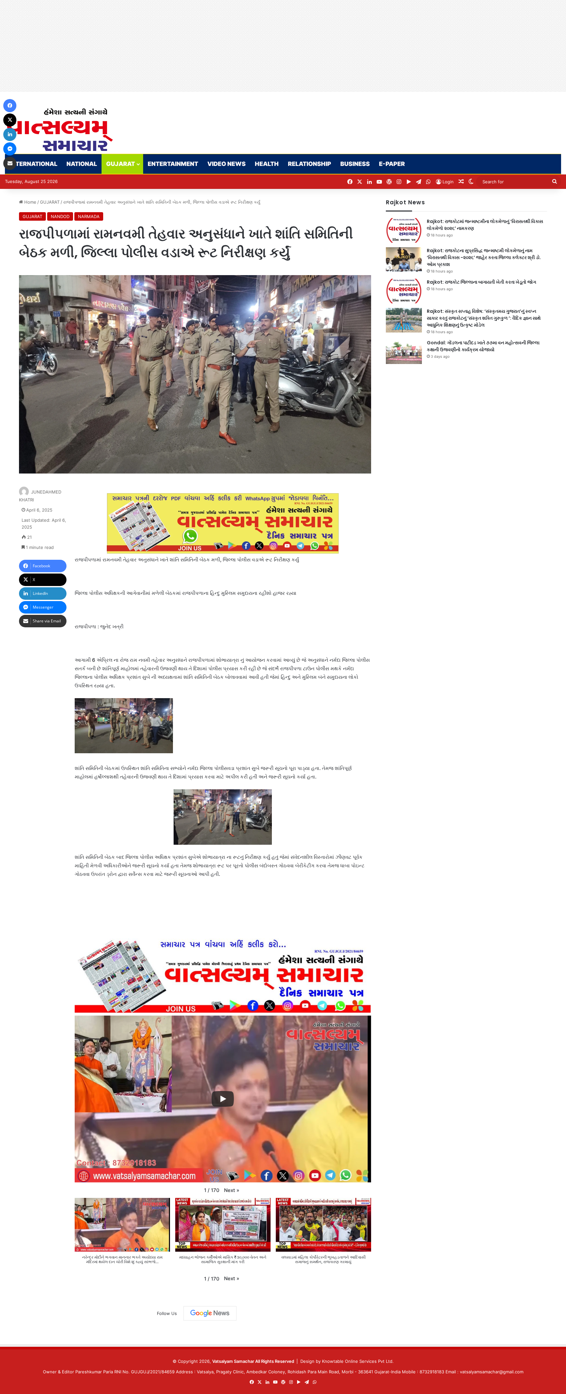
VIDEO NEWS (226, 163)
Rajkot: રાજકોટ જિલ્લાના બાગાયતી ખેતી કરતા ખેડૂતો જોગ (481, 282)
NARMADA (89, 216)
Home (29, 202)
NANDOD (60, 216)
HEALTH (267, 163)
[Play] (223, 1099)
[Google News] (209, 1313)
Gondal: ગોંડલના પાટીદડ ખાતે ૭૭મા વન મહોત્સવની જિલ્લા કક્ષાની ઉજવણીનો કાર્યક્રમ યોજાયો (483, 346)
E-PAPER (392, 163)
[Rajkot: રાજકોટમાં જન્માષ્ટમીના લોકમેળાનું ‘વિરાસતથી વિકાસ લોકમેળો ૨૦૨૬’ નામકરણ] (404, 230)
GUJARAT (120, 163)
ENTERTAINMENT (173, 163)
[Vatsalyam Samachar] (59, 129)
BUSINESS (355, 163)
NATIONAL (81, 163)
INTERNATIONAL (33, 163)
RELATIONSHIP (309, 163)
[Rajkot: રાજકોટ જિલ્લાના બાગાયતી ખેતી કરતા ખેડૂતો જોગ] (404, 291)
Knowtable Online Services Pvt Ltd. (358, 1361)
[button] (232, 1190)
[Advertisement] (196, 46)
